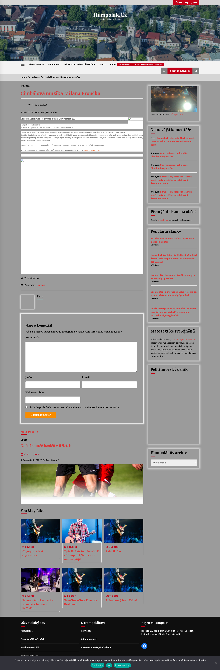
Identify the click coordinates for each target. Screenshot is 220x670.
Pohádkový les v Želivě (121, 600)
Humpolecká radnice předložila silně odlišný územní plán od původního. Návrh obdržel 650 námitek (174, 258)
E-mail (86, 377)
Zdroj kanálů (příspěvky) (33, 639)
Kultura (25, 85)
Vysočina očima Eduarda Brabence (80, 602)
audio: (136, 64)
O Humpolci (54, 64)
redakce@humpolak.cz (184, 339)
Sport (102, 64)
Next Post (27, 431)
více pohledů (177, 114)
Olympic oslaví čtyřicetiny (32, 553)
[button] (164, 71)
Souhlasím (97, 665)
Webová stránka (34, 392)
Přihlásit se (27, 630)
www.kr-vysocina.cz (92, 150)
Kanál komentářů (30, 647)
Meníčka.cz (163, 219)
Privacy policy (122, 665)
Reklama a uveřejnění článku (96, 647)
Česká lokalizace (29, 655)
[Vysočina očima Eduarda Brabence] (82, 580)
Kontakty (86, 630)
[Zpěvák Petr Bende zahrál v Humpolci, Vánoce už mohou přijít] (82, 531)
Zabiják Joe (113, 551)
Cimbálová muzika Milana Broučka (60, 93)
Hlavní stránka (36, 64)
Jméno (29, 377)
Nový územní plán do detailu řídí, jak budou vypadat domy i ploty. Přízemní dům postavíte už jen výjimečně (173, 312)
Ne (109, 665)
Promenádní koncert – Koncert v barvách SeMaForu (37, 604)
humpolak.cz (110, 15)
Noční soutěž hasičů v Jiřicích (46, 446)
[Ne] (216, 663)
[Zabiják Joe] (123, 531)
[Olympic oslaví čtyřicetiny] (40, 531)
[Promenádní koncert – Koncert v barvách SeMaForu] (40, 580)
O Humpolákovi (89, 639)
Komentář (32, 337)
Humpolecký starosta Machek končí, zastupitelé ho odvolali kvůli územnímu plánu (173, 141)
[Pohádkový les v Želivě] (123, 580)
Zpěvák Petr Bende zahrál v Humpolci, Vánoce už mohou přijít (81, 555)
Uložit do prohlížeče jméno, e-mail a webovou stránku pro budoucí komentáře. (74, 407)
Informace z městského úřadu (80, 64)
